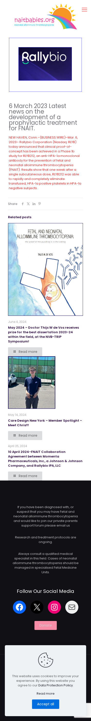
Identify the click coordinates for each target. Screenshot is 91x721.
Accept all (45, 704)
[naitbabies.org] (45, 16)
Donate (45, 625)
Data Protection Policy (55, 685)
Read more (46, 693)
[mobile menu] (84, 10)
